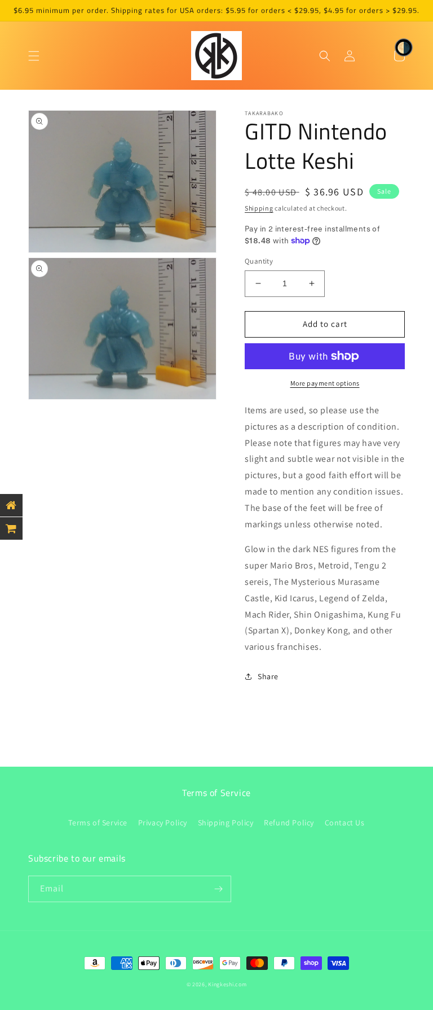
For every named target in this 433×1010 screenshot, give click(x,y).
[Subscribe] (218, 889)
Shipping (259, 208)
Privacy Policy (162, 822)
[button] (33, 55)
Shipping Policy (226, 822)
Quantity (259, 261)
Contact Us (345, 822)
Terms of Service (97, 822)
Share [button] (268, 676)
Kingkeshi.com (227, 984)
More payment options (325, 383)
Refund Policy (289, 822)
